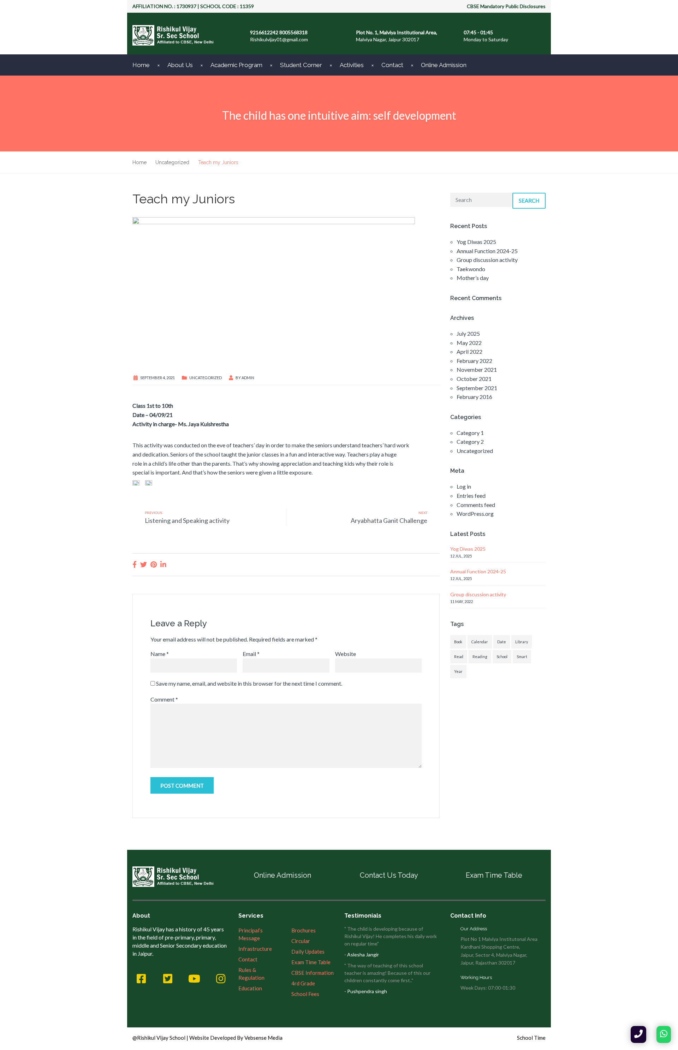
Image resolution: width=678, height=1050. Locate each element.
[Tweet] (143, 564)
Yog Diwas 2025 (476, 241)
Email (251, 653)
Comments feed (476, 504)
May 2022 (469, 342)
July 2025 (468, 333)
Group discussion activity (487, 259)
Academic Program (236, 64)
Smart (522, 656)
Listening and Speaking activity (187, 520)
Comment (164, 699)
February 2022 (474, 360)
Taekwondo (471, 269)
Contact (392, 64)
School (501, 656)
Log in (464, 486)
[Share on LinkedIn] (163, 564)
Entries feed (471, 495)
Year (458, 671)
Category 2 (470, 441)
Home (141, 64)
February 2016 (474, 396)
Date (501, 641)
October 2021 (474, 378)
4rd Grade (303, 983)
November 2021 (477, 369)
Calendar (479, 641)
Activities (352, 64)
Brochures (303, 930)
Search (529, 200)
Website (345, 653)
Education (250, 988)
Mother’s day (473, 277)
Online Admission (443, 64)
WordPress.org (475, 513)
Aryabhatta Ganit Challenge (389, 520)
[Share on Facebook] (134, 564)
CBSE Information (312, 973)
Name (159, 653)
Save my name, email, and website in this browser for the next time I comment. (249, 683)
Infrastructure (255, 948)
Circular (300, 941)
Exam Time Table (494, 875)
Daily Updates (308, 951)
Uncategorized (205, 377)
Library (521, 641)
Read (458, 656)
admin (248, 377)
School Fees (305, 994)
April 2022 (469, 351)
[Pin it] (153, 564)
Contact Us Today (389, 875)
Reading (479, 656)
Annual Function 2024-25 (487, 250)
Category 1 (470, 432)
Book (458, 641)
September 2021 (477, 387)
